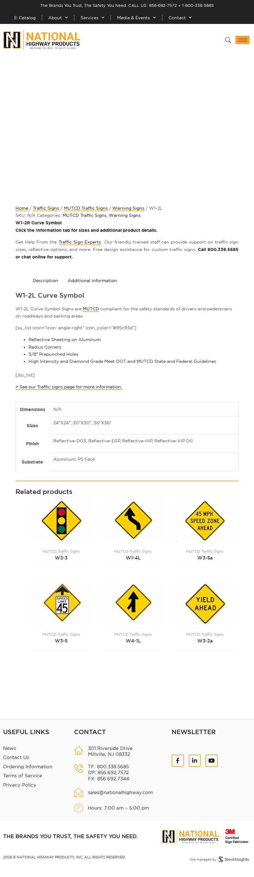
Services (90, 17)
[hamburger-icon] (242, 40)
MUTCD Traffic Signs (86, 208)
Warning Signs (128, 208)
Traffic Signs (46, 208)
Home (21, 208)
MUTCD (91, 308)
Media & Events (133, 17)
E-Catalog (25, 17)
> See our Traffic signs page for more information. (68, 386)
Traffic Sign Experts (80, 242)
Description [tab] (45, 280)
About (55, 17)
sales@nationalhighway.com (120, 792)
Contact (177, 17)
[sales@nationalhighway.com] (78, 792)
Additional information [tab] (92, 280)
